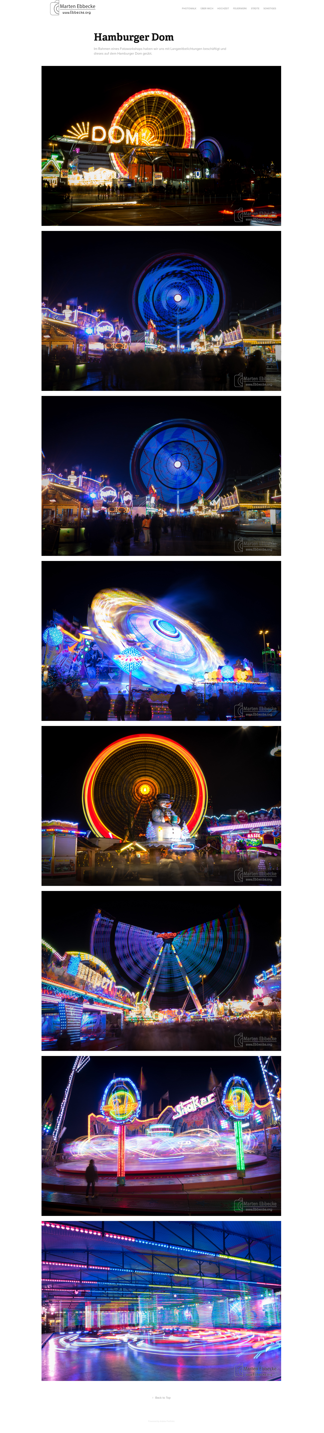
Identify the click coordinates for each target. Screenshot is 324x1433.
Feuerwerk (240, 8)
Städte (255, 8)
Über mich (206, 8)
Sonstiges (269, 8)
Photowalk (189, 8)
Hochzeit (223, 8)
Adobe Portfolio (167, 1421)
